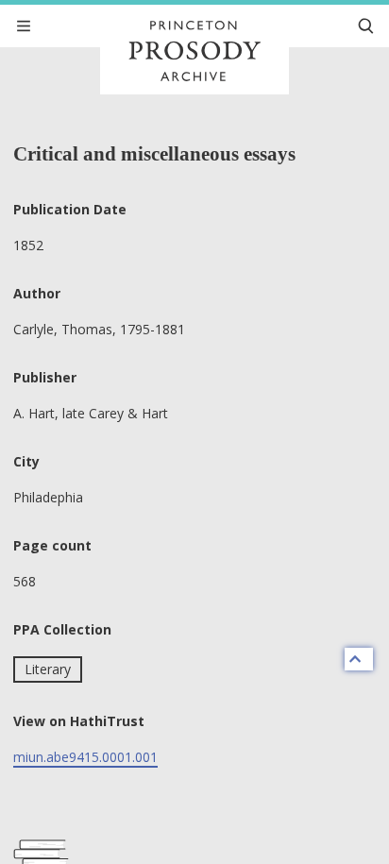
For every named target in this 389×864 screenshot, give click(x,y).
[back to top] (359, 659)
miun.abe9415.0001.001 (85, 757)
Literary (48, 669)
